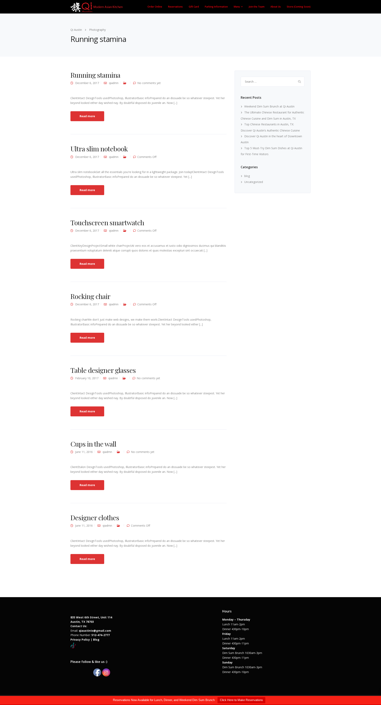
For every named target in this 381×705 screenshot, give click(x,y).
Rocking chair (90, 296)
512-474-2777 (100, 635)
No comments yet (149, 83)
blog (247, 176)
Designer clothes (94, 517)
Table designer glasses (103, 370)
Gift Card (194, 6)
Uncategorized (253, 182)
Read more (87, 116)
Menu (237, 6)
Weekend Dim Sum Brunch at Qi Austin (269, 106)
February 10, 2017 (86, 378)
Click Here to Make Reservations (241, 700)
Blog (96, 639)
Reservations (175, 6)
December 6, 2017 (87, 83)
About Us (275, 6)
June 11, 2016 (84, 452)
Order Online (154, 6)
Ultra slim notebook (99, 148)
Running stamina (95, 74)
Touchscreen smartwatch (107, 222)
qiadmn (113, 83)
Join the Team (257, 6)
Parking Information (216, 6)
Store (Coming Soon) (299, 6)
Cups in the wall (93, 443)
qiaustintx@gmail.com (95, 630)
